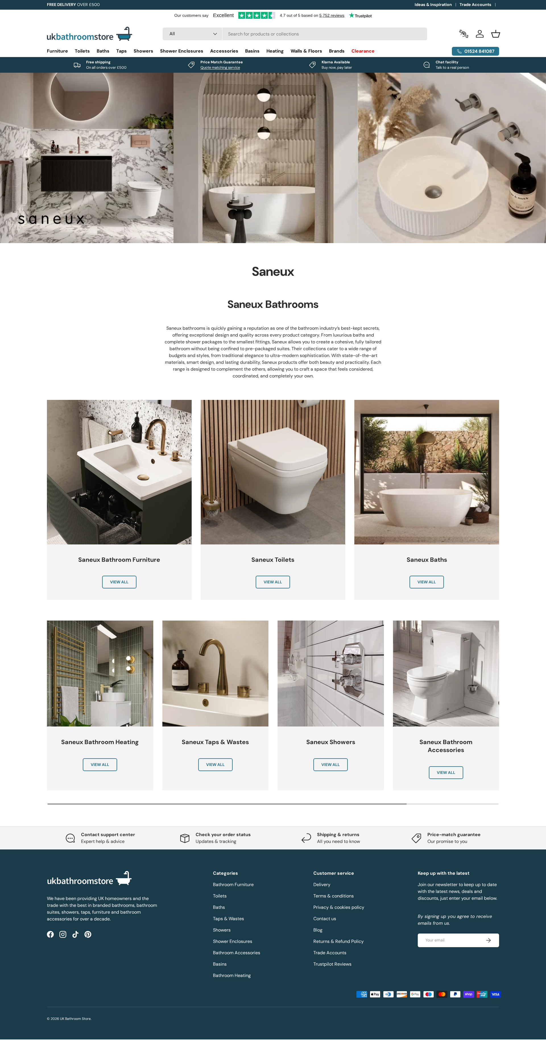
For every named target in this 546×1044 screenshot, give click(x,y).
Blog (317, 930)
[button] (495, 34)
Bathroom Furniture (233, 885)
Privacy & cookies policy (338, 907)
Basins (252, 51)
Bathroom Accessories (236, 953)
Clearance (363, 51)
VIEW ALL (119, 582)
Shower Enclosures (181, 51)
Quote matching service (220, 67)
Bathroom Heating (232, 975)
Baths (103, 51)
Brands (337, 51)
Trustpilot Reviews (332, 964)
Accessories (224, 51)
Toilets (82, 51)
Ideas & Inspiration (433, 4)
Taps (121, 51)
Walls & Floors (306, 51)
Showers (143, 51)
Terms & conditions (333, 896)
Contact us (324, 919)
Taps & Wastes (228, 919)
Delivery (321, 885)
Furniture (57, 51)
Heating (275, 51)
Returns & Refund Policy (338, 941)
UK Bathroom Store (75, 1018)
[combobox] (295, 34)
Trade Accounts (475, 4)
